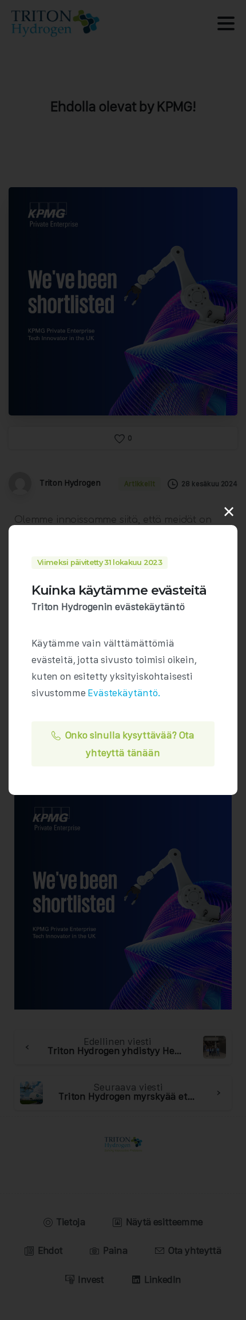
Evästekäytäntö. (124, 693)
